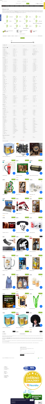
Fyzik (34, 119)
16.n (24, 72)
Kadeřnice (34, 121)
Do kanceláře (35, 95)
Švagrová (34, 88)
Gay (4, 78)
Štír (24, 137)
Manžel (4, 81)
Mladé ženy (15, 65)
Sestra (14, 85)
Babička (14, 76)
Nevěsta (34, 82)
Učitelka (34, 129)
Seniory (4, 85)
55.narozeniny (5, 70)
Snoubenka (15, 86)
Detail (41, 236)
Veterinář (34, 130)
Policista (24, 124)
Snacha (34, 85)
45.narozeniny (25, 69)
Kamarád (5, 79)
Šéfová (14, 88)
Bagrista (34, 118)
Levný (34, 97)
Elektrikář (15, 119)
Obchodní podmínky (24, 1)
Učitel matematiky (25, 129)
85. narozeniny (15, 63)
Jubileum (34, 63)
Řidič (4, 126)
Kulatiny (4, 64)
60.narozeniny (15, 70)
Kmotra (4, 80)
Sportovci (5, 114)
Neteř (24, 82)
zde (25, 400)
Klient (24, 79)
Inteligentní (25, 96)
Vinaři (24, 114)
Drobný (14, 96)
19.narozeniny (15, 68)
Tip (24, 45)
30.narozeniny (5, 67)
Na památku (15, 98)
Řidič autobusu (15, 126)
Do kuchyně (5, 96)
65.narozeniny (25, 70)
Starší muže (35, 65)
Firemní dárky (5, 377)
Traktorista (35, 127)
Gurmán (24, 78)
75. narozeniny (35, 62)
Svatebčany (35, 86)
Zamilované (5, 91)
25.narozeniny (35, 66)
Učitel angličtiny (15, 129)
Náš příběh (5, 371)
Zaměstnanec (35, 90)
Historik (34, 120)
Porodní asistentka (35, 124)
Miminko (4, 82)
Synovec (35, 87)
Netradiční (35, 98)
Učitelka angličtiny (5, 130)
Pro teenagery (5, 66)
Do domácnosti (25, 95)
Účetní (34, 128)
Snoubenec (5, 86)
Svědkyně (14, 87)
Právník (4, 125)
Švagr (24, 88)
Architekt (14, 118)
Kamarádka (15, 79)
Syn (24, 87)
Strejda (24, 86)
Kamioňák (5, 122)
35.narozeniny (15, 67)
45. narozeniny (15, 61)
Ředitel (24, 125)
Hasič (24, 120)
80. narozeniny (5, 63)
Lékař (34, 122)
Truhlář (14, 128)
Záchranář (24, 131)
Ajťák (4, 118)
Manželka (15, 81)
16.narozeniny (25, 68)
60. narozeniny (5, 62)
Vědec (24, 130)
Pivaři (24, 113)
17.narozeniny (5, 68)
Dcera (4, 77)
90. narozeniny (25, 63)
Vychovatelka (15, 131)
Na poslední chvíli (25, 98)
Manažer (14, 123)
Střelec (34, 137)
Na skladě (5, 44)
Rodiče (24, 84)
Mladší (14, 64)
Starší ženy (5, 65)
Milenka (34, 81)
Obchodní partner (5, 83)
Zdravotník (5, 132)
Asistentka (5, 76)
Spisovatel (25, 126)
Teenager (15, 89)
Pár (14, 83)
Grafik (14, 120)
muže (34, 71)
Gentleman (15, 78)
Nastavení (13, 402)
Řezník (34, 125)
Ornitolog (34, 123)
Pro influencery (6, 372)
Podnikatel (15, 124)
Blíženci (14, 136)
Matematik (25, 123)
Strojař (14, 127)
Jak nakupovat (18, 1)
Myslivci (4, 113)
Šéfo (14, 92)
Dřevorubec (5, 119)
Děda (14, 77)
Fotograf (24, 119)
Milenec (24, 81)
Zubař (34, 132)
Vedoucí (4, 90)
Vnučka (14, 90)
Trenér (4, 128)
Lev (34, 136)
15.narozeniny (35, 67)
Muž (14, 82)
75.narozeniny (35, 68)
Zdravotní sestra (35, 131)
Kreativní (24, 97)
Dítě (24, 77)
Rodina (34, 84)
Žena (34, 91)
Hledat (28, 3)
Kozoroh (4, 138)
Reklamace (5, 376)
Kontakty (5, 373)
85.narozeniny (15, 69)
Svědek (4, 87)
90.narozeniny (5, 69)
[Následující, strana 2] (40, 333)
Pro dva (24, 83)
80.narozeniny (5, 71)
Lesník (4, 123)
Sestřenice (25, 85)
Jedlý (34, 96)
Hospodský (5, 121)
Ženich (4, 92)
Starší (24, 64)
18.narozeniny (15, 66)
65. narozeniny (15, 62)
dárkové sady (16, 11)
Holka (34, 78)
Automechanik (25, 118)
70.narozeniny (35, 70)
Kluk (34, 79)
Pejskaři (14, 113)
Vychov (24, 133)
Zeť (14, 91)
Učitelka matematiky (16, 130)
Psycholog (15, 125)
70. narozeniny (25, 62)
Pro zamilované (35, 83)
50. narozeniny (25, 61)
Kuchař (24, 122)
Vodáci (34, 114)
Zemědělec (25, 132)
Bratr (24, 76)
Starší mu (14, 72)
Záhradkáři (15, 115)
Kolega (14, 80)
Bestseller (34, 45)
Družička (34, 77)
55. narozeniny (35, 61)
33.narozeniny (15, 71)
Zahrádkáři (5, 115)
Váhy (14, 137)
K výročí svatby (15, 97)
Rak (24, 136)
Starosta (34, 126)
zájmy (18, 12)
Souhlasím (31, 400)
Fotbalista (34, 115)
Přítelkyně (15, 84)
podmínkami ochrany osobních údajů (30, 353)
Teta (24, 89)
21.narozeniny (25, 71)
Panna (4, 137)
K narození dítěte (5, 97)
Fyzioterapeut (5, 120)
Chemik (14, 121)
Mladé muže (25, 65)
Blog (4, 372)
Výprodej (4, 45)
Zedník (14, 132)
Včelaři (14, 114)
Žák (24, 91)
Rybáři (34, 113)
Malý (4, 98)
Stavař (4, 127)
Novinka (14, 45)
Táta (4, 89)
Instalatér (5, 133)
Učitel (4, 129)
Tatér (14, 133)
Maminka (34, 80)
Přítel (4, 84)
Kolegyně (25, 80)
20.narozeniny (25, 66)
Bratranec (35, 76)
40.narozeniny (25, 67)
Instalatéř (24, 121)
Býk (4, 136)
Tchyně (34, 89)
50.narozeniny (35, 69)
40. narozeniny (5, 61)
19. (4, 72)
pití (7, 338)
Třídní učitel (25, 128)
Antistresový (5, 95)
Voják (4, 131)
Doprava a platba (6, 375)
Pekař (4, 124)
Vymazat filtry (22, 140)
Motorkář (24, 115)
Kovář (14, 122)
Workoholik (25, 90)
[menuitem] (3, 6)
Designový (15, 95)
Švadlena (24, 127)
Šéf (4, 88)
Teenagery (35, 64)
